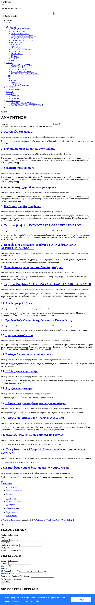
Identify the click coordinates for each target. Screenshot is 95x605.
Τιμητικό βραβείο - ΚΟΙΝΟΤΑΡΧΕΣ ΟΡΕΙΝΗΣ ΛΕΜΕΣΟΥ (42, 225)
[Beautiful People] (13, 501)
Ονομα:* (4, 563)
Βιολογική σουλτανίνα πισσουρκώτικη (29, 354)
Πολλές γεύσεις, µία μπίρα (21, 371)
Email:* (4, 568)
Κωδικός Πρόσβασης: (9, 540)
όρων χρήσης (17, 579)
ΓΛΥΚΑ (9, 63)
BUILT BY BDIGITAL (10, 520)
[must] (9, 494)
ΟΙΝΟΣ (14, 78)
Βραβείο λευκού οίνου (19, 335)
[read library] (11, 516)
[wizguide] (10, 505)
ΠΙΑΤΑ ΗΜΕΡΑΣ (18, 31)
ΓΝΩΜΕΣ (15, 58)
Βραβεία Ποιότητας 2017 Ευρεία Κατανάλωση (34, 417)
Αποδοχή (12, 579)
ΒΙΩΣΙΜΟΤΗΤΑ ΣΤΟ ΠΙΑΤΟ (23, 103)
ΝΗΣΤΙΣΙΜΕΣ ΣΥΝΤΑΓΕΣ (22, 40)
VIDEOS (9, 92)
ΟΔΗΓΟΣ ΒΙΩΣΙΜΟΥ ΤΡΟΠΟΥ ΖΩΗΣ (27, 105)
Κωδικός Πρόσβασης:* (10, 573)
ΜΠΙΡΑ (14, 80)
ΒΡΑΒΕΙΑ (10, 94)
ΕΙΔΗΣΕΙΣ (15, 47)
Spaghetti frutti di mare (19, 167)
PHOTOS (15, 89)
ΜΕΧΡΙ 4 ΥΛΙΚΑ (18, 67)
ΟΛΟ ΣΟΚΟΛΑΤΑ (18, 69)
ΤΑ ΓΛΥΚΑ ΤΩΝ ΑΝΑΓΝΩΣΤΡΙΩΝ (26, 74)
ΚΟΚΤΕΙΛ (15, 83)
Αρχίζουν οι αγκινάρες (19, 388)
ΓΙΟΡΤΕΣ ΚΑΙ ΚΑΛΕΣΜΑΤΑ (23, 36)
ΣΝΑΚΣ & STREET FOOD (22, 38)
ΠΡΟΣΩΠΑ (16, 51)
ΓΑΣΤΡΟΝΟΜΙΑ (13, 45)
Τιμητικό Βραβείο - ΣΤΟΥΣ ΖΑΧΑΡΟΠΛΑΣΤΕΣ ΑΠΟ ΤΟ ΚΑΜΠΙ (47, 284)
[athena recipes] (12, 508)
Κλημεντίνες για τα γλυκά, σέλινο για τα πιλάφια (35, 403)
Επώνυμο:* (5, 566)
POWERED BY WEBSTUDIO (46, 520)
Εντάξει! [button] (81, 600)
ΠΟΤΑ (9, 76)
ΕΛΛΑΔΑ (15, 98)
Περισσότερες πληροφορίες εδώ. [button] (26, 601)
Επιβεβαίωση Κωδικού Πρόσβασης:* (16, 576)
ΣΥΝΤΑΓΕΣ (11, 27)
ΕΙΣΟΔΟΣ (5, 543)
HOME (4, 111)
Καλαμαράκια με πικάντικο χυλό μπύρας (29, 148)
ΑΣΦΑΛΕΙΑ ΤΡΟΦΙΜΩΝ (21, 49)
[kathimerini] (11, 499)
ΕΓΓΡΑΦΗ (5, 581)
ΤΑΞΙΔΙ (14, 56)
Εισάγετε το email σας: (10, 545)
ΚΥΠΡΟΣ (15, 96)
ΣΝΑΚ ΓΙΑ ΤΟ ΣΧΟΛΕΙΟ (22, 65)
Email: (3, 537)
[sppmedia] (6, 483)
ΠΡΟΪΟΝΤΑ (11, 87)
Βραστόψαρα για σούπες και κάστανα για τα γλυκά (37, 467)
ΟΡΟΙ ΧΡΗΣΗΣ (67, 520)
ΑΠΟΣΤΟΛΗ (6, 548)
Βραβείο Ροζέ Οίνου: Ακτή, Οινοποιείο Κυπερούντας (38, 320)
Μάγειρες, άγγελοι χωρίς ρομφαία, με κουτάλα (34, 434)
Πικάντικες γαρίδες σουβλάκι (22, 206)
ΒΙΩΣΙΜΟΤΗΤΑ (13, 101)
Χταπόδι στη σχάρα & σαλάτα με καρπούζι (30, 187)
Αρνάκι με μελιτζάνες (18, 303)
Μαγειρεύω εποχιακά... (18, 131)
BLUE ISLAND (17, 42)
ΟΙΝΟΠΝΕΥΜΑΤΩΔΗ (20, 85)
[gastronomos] (12, 512)
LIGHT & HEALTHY (20, 34)
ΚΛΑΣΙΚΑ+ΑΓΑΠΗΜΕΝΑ (22, 72)
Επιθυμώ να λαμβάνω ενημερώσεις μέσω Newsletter (24, 571)
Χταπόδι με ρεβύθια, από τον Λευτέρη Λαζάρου (33, 267)
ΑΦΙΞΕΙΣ (15, 60)
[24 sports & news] (14, 490)
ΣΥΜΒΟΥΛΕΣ (17, 54)
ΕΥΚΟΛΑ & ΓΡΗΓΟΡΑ (20, 29)
